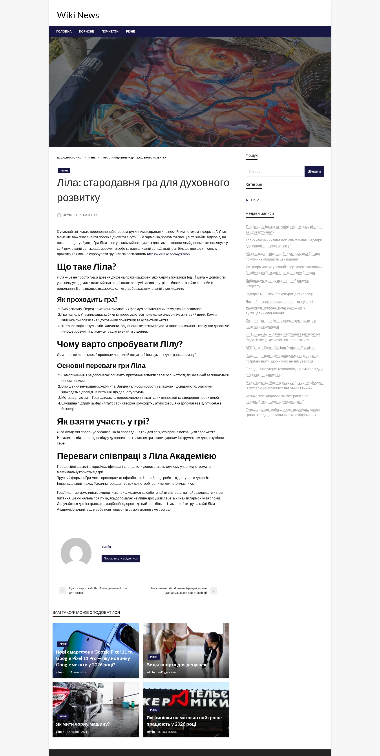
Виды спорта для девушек (176, 664)
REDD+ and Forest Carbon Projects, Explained (280, 347)
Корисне (86, 31)
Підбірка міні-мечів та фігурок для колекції (280, 294)
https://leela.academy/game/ (168, 254)
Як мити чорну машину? (83, 724)
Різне (130, 31)
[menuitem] (64, 31)
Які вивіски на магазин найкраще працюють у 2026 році (184, 721)
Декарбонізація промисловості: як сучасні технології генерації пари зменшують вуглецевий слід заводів (279, 307)
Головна (64, 31)
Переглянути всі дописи (121, 558)
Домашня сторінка (69, 157)
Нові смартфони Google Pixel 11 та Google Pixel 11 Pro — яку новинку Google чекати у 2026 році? (94, 658)
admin (67, 215)
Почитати (110, 31)
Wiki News (78, 15)
